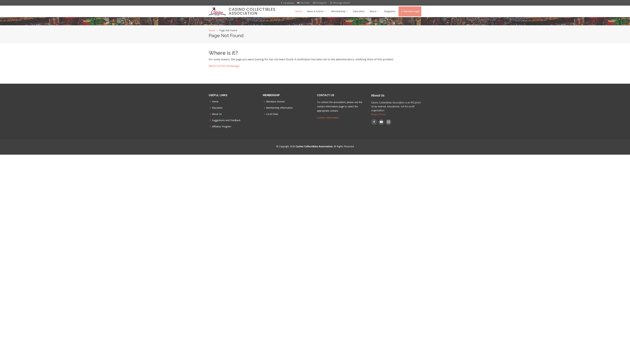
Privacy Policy (378, 114)
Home (298, 11)
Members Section (275, 101)
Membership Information (279, 108)
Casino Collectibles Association (252, 11)
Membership (338, 11)
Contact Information (328, 117)
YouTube (304, 3)
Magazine (389, 11)
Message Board (341, 3)
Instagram (321, 3)
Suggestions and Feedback (226, 120)
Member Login (411, 11)
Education (359, 11)
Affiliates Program (221, 126)
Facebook (288, 3)
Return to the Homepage (224, 66)
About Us (217, 114)
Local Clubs (272, 114)
